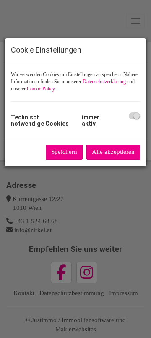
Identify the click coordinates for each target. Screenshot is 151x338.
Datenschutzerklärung (104, 81)
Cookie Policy (41, 89)
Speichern (64, 151)
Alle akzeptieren (113, 151)
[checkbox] (134, 115)
